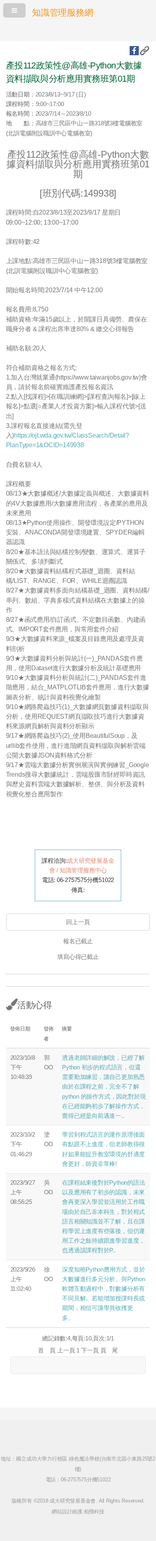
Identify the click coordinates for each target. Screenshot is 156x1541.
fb (134, 50)
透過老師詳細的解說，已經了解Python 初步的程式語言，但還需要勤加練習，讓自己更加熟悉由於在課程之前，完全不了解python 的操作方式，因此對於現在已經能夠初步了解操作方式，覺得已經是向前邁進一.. (104, 1087)
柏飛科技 (94, 1512)
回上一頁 (78, 922)
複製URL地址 (144, 50)
